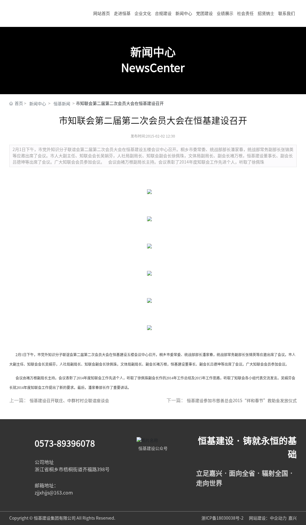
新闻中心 (183, 13)
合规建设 (163, 13)
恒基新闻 (61, 104)
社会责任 (245, 13)
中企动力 (278, 518)
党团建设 (204, 13)
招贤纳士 (266, 13)
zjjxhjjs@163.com (54, 492)
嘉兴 (292, 518)
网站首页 (101, 13)
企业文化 (142, 13)
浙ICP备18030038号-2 (222, 518)
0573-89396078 (65, 443)
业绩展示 (225, 13)
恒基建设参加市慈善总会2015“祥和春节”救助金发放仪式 (242, 401)
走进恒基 (122, 13)
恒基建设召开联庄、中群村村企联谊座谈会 (69, 401)
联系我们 (286, 13)
